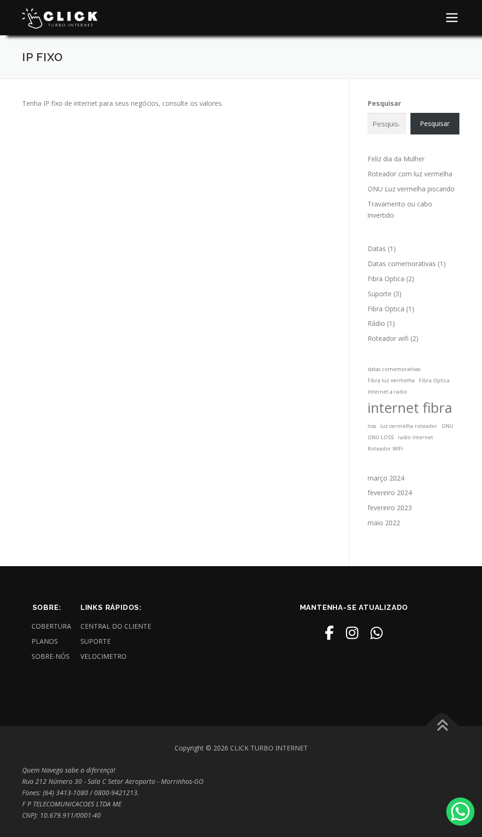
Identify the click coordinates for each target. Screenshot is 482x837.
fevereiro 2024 (390, 492)
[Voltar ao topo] (442, 725)
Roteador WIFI (385, 448)
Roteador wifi (388, 338)
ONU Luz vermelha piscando (411, 188)
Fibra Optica (386, 278)
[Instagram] (352, 632)
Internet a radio (387, 391)
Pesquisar (384, 103)
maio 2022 (384, 522)
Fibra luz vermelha (391, 380)
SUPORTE (95, 641)
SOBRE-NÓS (51, 656)
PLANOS (45, 641)
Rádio (376, 323)
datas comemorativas (394, 369)
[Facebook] (329, 632)
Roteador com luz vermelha (410, 173)
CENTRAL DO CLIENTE (115, 626)
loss (372, 426)
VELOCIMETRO (103, 656)
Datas (377, 248)
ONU (447, 426)
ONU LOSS (381, 437)
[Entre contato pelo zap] (376, 632)
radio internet (415, 437)
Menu (451, 17)
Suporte (380, 293)
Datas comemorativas (402, 263)
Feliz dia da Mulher (396, 158)
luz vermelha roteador (408, 426)
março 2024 (386, 478)
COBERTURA (51, 626)
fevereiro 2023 (390, 507)
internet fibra (410, 407)
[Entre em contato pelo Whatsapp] (460, 812)
